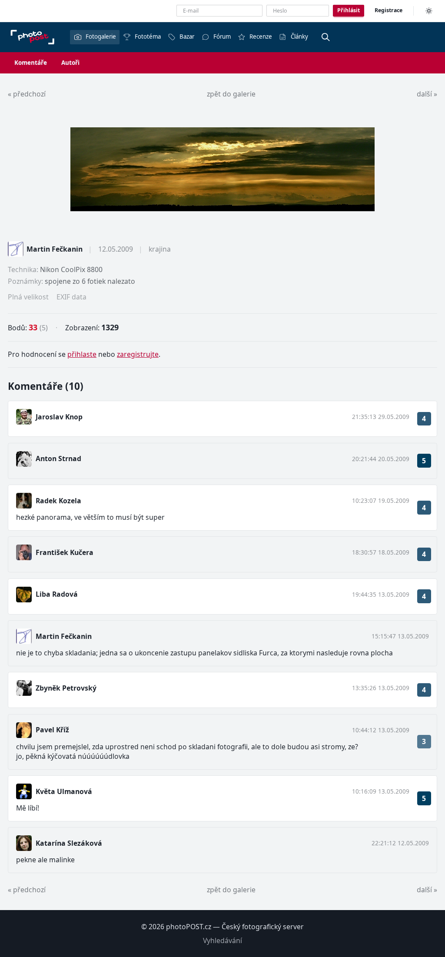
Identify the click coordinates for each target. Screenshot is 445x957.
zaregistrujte (138, 354)
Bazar (186, 36)
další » (427, 94)
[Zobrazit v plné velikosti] (222, 169)
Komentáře (30, 62)
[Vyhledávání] (325, 37)
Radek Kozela (58, 500)
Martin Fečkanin (55, 249)
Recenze (260, 36)
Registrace (388, 10)
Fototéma (148, 36)
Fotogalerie (101, 36)
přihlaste (81, 354)
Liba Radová (57, 594)
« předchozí (27, 94)
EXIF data (71, 297)
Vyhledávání (222, 940)
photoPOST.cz (188, 926)
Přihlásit (348, 10)
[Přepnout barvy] (429, 11)
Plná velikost (28, 297)
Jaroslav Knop (59, 417)
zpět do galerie (231, 94)
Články (299, 36)
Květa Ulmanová (64, 791)
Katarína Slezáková (69, 843)
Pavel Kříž (52, 729)
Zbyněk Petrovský (66, 688)
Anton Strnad (58, 458)
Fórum (222, 36)
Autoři (70, 62)
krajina (160, 249)
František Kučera (64, 552)
